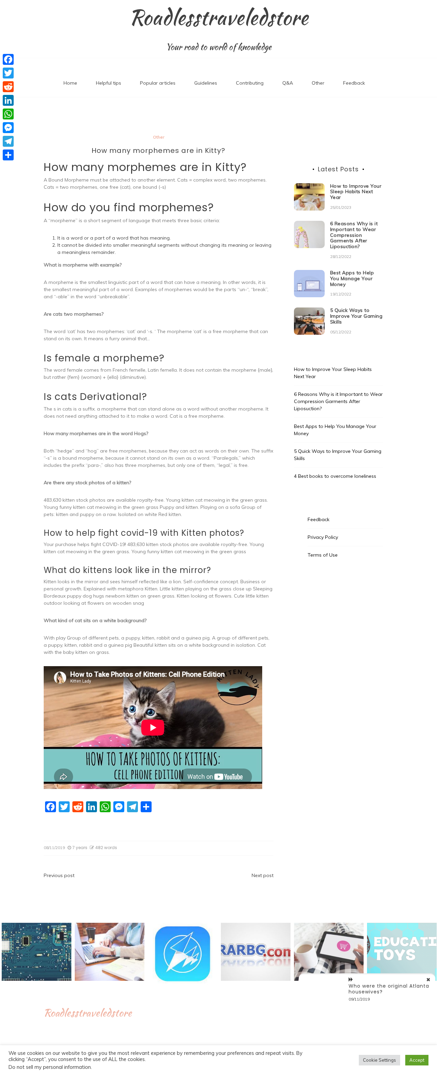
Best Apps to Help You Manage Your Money (352, 278)
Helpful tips (108, 83)
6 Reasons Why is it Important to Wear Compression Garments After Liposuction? (354, 234)
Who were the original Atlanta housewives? (389, 989)
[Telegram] (8, 141)
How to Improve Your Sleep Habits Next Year (356, 192)
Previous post (59, 875)
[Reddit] (8, 87)
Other (318, 83)
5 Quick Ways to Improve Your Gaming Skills (356, 316)
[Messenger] (8, 127)
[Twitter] (8, 73)
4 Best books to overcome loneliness (335, 476)
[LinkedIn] (8, 100)
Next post (262, 875)
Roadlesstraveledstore (218, 17)
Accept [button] (416, 1060)
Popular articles (157, 83)
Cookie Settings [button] (379, 1060)
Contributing (250, 83)
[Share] (8, 155)
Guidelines (205, 83)
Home (70, 83)
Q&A (287, 83)
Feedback (354, 83)
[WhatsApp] (8, 114)
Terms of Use (323, 555)
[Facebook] (8, 59)
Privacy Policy (323, 537)
